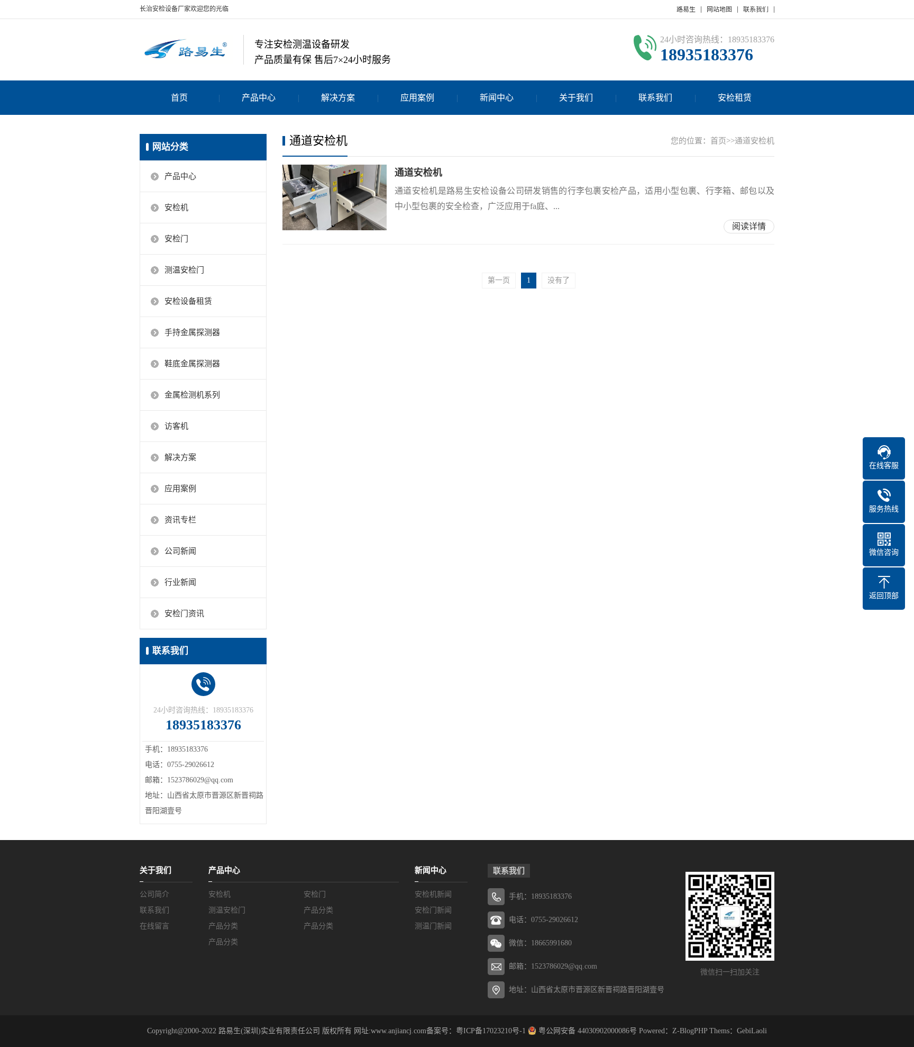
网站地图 (719, 9)
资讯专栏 (180, 520)
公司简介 (154, 894)
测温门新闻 (433, 926)
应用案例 (417, 97)
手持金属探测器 (192, 332)
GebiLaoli (752, 1031)
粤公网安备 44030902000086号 (586, 1031)
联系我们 (756, 9)
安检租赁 (735, 97)
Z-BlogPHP (689, 1031)
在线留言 (154, 926)
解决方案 (338, 97)
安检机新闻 (433, 894)
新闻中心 (497, 97)
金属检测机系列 (192, 395)
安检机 (176, 207)
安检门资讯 (184, 613)
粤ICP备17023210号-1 (491, 1031)
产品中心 (259, 97)
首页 (179, 97)
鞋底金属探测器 (192, 363)
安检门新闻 (433, 910)
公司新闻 (180, 551)
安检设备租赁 (188, 301)
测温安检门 (184, 270)
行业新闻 (180, 582)
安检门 (176, 238)
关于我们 (576, 97)
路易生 (686, 9)
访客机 (176, 426)
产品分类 (318, 910)
